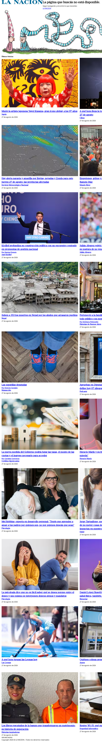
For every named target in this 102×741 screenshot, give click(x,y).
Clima (82, 118)
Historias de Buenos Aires (90, 324)
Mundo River (85, 185)
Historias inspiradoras (11, 732)
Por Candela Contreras (10, 459)
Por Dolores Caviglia (10, 388)
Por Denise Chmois (9, 252)
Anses (82, 663)
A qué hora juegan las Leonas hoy (19, 659)
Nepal (4, 318)
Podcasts (83, 392)
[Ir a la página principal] (22, 3)
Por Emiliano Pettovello (89, 322)
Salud (82, 532)
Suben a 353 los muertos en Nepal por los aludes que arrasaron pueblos (39, 315)
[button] (40, 84)
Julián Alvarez (85, 252)
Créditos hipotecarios (10, 461)
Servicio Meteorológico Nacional (15, 185)
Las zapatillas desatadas (14, 385)
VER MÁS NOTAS (7, 737)
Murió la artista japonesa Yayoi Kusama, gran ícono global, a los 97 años (39, 111)
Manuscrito (6, 390)
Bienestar (84, 599)
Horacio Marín (86, 459)
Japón (4, 114)
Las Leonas (6, 663)
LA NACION (47, 8)
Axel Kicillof (6, 255)
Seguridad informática (89, 729)
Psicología (6, 528)
